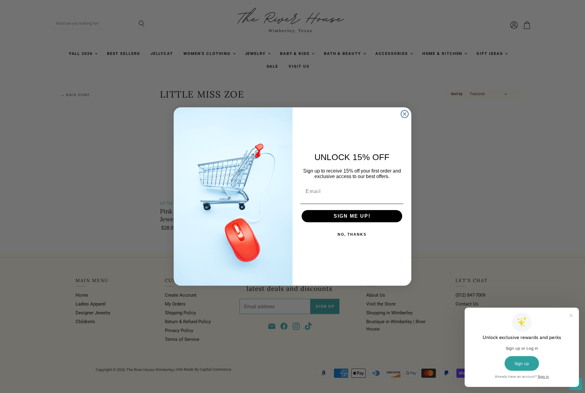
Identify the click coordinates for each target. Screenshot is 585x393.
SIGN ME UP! (352, 216)
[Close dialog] (404, 114)
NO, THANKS (352, 234)
